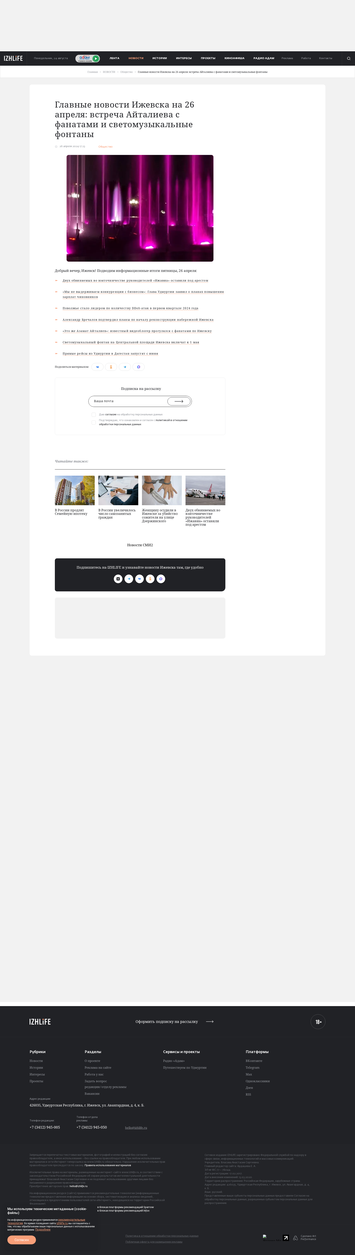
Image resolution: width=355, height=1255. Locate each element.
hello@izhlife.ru (136, 1128)
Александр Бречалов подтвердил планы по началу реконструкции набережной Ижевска (138, 320)
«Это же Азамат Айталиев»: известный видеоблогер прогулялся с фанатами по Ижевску (137, 331)
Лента (114, 58)
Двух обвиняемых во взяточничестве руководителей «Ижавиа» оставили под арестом (135, 280)
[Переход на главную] (13, 58)
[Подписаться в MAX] (161, 579)
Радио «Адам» (174, 1061)
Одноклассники (258, 1081)
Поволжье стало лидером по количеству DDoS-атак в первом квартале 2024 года (131, 308)
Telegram (252, 1067)
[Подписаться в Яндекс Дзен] (118, 579)
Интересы (37, 1074)
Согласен (22, 1240)
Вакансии (92, 1093)
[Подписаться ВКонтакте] (139, 579)
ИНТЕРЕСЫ (184, 58)
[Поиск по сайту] (348, 58)
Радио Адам (264, 58)
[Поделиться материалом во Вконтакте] (97, 367)
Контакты (325, 58)
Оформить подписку (167, 1021)
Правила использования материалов (108, 1165)
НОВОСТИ (136, 58)
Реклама (287, 58)
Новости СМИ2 (140, 545)
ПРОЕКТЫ (208, 58)
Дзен (249, 1088)
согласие (110, 414)
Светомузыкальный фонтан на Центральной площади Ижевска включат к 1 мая (131, 342)
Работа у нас (94, 1074)
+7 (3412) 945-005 (45, 1127)
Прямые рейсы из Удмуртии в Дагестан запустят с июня (110, 353)
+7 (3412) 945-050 (91, 1127)
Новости (36, 1061)
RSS (248, 1094)
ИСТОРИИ (159, 58)
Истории (36, 1067)
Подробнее (43, 1229)
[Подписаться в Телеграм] (128, 579)
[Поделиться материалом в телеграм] (125, 367)
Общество (105, 146)
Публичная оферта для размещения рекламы (154, 1242)
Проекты (36, 1081)
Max (249, 1074)
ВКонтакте (254, 1061)
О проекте (92, 1061)
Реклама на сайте (98, 1067)
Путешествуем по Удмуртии (184, 1067)
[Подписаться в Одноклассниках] (150, 579)
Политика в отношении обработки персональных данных (162, 1236)
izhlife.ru (62, 1223)
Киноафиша (234, 58)
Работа (306, 58)
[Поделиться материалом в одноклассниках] (111, 367)
